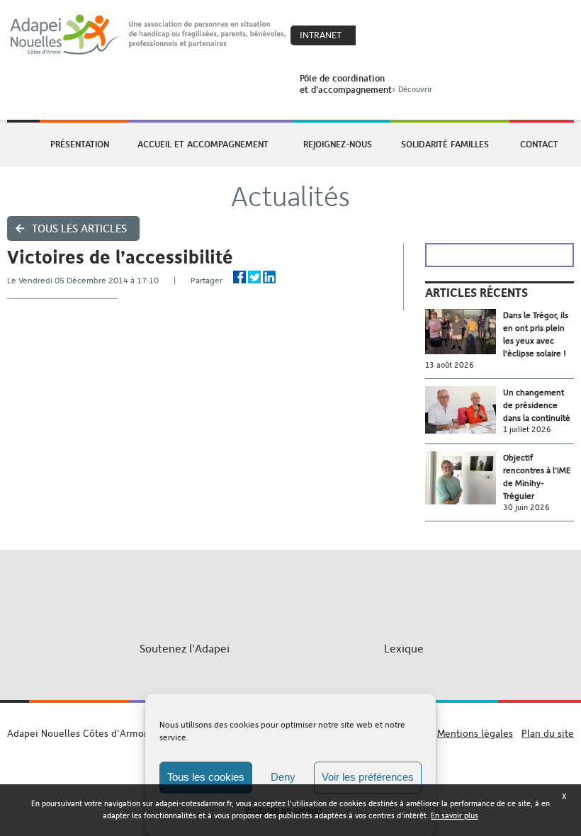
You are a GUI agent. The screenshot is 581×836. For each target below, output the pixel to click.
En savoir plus (454, 815)
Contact (539, 143)
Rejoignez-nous (337, 143)
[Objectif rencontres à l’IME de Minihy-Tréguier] (464, 477)
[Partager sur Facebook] (239, 277)
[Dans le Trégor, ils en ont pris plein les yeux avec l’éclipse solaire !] (464, 332)
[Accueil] (148, 34)
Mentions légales (475, 733)
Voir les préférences (368, 777)
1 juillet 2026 (527, 429)
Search (406, 36)
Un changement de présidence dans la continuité (536, 405)
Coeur (375, 36)
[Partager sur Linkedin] (269, 277)
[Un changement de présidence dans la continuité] (464, 410)
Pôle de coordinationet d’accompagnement (366, 83)
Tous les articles (79, 228)
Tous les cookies (205, 777)
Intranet (321, 35)
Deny (283, 777)
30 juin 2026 (526, 507)
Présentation (79, 143)
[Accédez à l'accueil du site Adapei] (22, 144)
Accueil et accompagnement (203, 143)
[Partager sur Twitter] (254, 277)
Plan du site (547, 733)
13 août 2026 (449, 365)
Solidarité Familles (445, 143)
